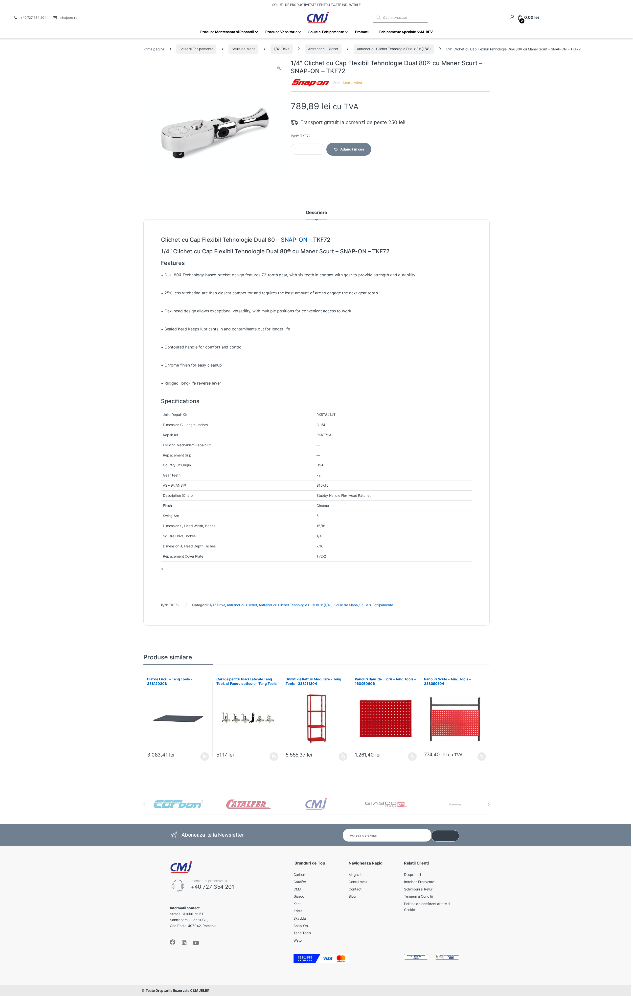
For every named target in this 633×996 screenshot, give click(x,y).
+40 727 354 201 (33, 18)
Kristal (298, 911)
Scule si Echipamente (196, 49)
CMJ (297, 889)
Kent (297, 904)
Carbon (299, 874)
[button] (279, 68)
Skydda (300, 918)
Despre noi (412, 874)
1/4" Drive (282, 49)
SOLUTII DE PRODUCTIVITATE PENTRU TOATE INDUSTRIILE (316, 5)
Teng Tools (302, 933)
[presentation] (488, 804)
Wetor (298, 940)
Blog (352, 896)
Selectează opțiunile (200, 756)
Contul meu (358, 882)
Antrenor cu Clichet (323, 49)
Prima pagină (153, 49)
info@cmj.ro (68, 18)
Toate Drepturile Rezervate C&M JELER (177, 990)
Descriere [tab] (316, 212)
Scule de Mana (243, 49)
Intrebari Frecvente (419, 882)
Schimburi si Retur (418, 889)
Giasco (299, 896)
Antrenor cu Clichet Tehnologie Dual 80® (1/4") (394, 49)
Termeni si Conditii (418, 896)
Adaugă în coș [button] (480, 756)
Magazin (355, 874)
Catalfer (300, 882)
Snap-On (301, 926)
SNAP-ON (294, 239)
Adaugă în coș (352, 149)
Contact (355, 889)
